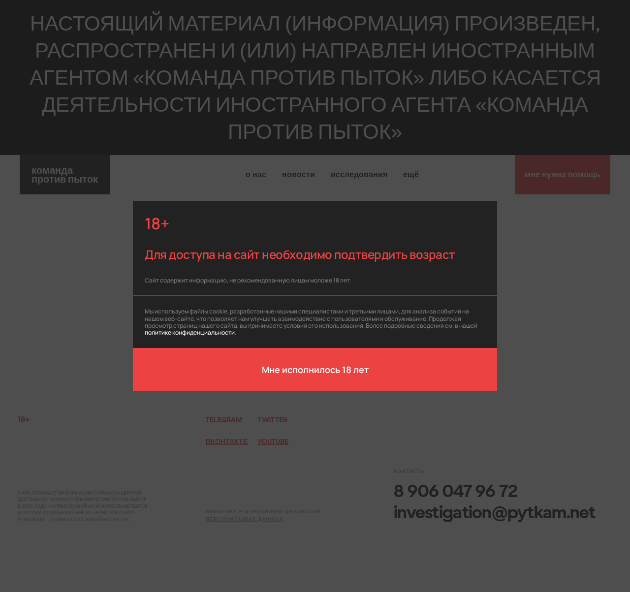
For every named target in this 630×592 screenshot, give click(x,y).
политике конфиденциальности (190, 332)
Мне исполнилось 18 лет (315, 369)
